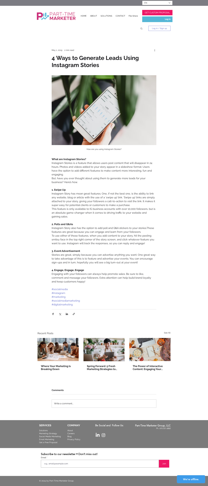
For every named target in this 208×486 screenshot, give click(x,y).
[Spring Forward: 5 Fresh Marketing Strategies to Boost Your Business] (104, 349)
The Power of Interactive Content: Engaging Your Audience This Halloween (148, 368)
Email (44, 458)
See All (167, 333)
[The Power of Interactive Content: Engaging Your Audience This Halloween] (150, 349)
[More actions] (154, 50)
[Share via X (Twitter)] (60, 314)
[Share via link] (73, 314)
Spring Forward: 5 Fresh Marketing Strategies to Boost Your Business (101, 368)
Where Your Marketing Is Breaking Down (56, 368)
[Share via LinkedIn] (67, 314)
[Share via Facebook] (53, 314)
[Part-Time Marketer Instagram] (103, 435)
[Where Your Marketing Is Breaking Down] (58, 349)
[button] (141, 28)
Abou (69, 430)
